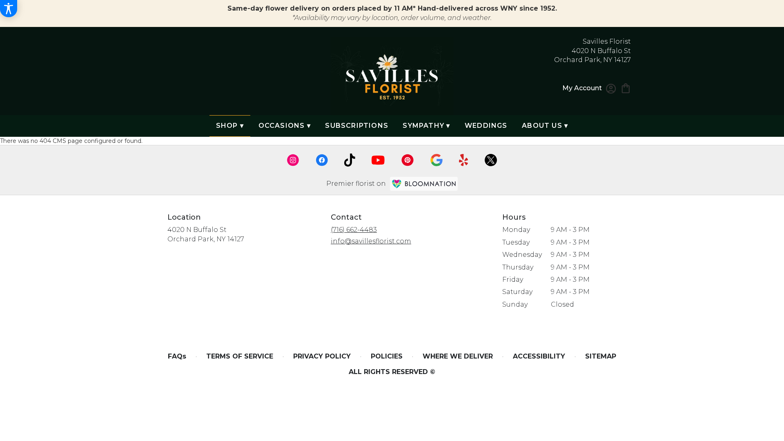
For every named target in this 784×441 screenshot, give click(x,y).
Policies (387, 356)
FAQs (177, 356)
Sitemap (600, 356)
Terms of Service (239, 356)
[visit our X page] (491, 160)
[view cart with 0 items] (626, 87)
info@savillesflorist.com (371, 241)
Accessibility (539, 356)
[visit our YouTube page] (378, 160)
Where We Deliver (458, 356)
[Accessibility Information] (8, 8)
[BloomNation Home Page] (424, 183)
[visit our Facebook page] (321, 160)
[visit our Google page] (436, 160)
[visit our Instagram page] (293, 160)
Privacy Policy (322, 356)
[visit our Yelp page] (464, 160)
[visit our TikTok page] (349, 160)
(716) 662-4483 (354, 230)
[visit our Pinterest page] (407, 160)
